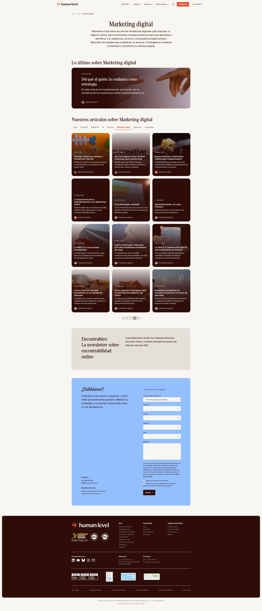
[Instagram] (88, 560)
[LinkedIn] (73, 560)
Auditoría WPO (123, 537)
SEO (120, 523)
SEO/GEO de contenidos (127, 532)
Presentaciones (148, 532)
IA (103, 127)
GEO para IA (123, 545)
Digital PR (95, 127)
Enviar (148, 492)
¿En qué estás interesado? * (152, 396)
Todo (75, 127)
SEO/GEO (125, 4)
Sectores (136, 4)
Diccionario (147, 529)
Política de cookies (95, 590)
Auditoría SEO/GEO (125, 527)
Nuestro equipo (173, 527)
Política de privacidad (119, 590)
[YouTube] (78, 560)
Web (144, 433)
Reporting (137, 127)
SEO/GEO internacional (126, 542)
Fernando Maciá (125, 217)
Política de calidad (142, 590)
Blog (78, 14)
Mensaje (146, 442)
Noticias (110, 127)
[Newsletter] (93, 560)
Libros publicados (173, 529)
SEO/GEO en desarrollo (126, 534)
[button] (198, 4)
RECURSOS (147, 523)
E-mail (145, 414)
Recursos (147, 4)
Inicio (73, 14)
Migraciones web (124, 539)
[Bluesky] (83, 560)
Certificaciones (172, 532)
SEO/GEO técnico (124, 529)
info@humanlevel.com (89, 483)
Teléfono (146, 423)
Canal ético (186, 590)
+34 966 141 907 (87, 480)
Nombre (146, 405)
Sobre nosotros (161, 4)
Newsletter (146, 534)
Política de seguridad (165, 590)
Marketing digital (123, 127)
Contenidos (149, 127)
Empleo (170, 534)
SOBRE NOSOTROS (175, 523)
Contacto (183, 4)
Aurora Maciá (91, 102)
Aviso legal (75, 590)
